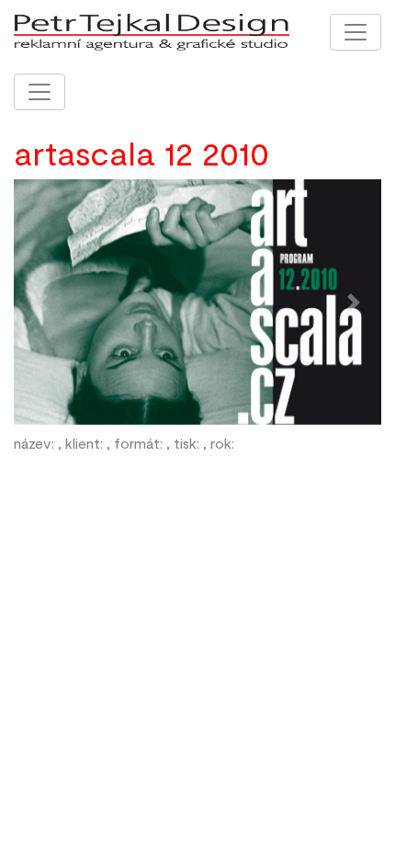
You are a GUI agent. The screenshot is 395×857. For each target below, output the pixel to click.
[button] (41, 302)
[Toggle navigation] (355, 32)
